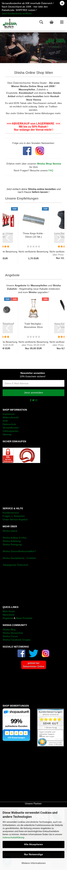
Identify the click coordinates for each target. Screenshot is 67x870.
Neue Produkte (24, 618)
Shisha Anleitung (12, 541)
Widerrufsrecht (11, 417)
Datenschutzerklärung (13, 837)
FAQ (50, 170)
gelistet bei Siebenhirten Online (33, 665)
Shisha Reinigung (12, 544)
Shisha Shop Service (49, 163)
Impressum (9, 414)
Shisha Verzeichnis (13, 633)
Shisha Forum (10, 636)
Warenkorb (8, 614)
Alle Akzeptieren (33, 844)
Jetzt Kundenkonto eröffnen (17, 13)
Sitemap (7, 434)
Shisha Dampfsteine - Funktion (19, 558)
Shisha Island (10, 530)
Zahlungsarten (10, 431)
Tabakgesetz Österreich (15, 565)
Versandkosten (11, 427)
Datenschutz (9, 424)
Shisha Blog (9, 629)
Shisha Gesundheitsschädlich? (19, 551)
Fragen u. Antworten (14, 516)
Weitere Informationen (33, 863)
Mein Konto (9, 611)
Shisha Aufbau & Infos (14, 537)
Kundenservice (11, 512)
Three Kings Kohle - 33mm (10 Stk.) (33, 235)
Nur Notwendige (33, 854)
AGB (5, 420)
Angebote (8, 618)
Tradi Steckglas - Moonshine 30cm (33, 325)
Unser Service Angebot (15, 519)
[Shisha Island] (8, 24)
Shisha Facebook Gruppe (16, 639)
